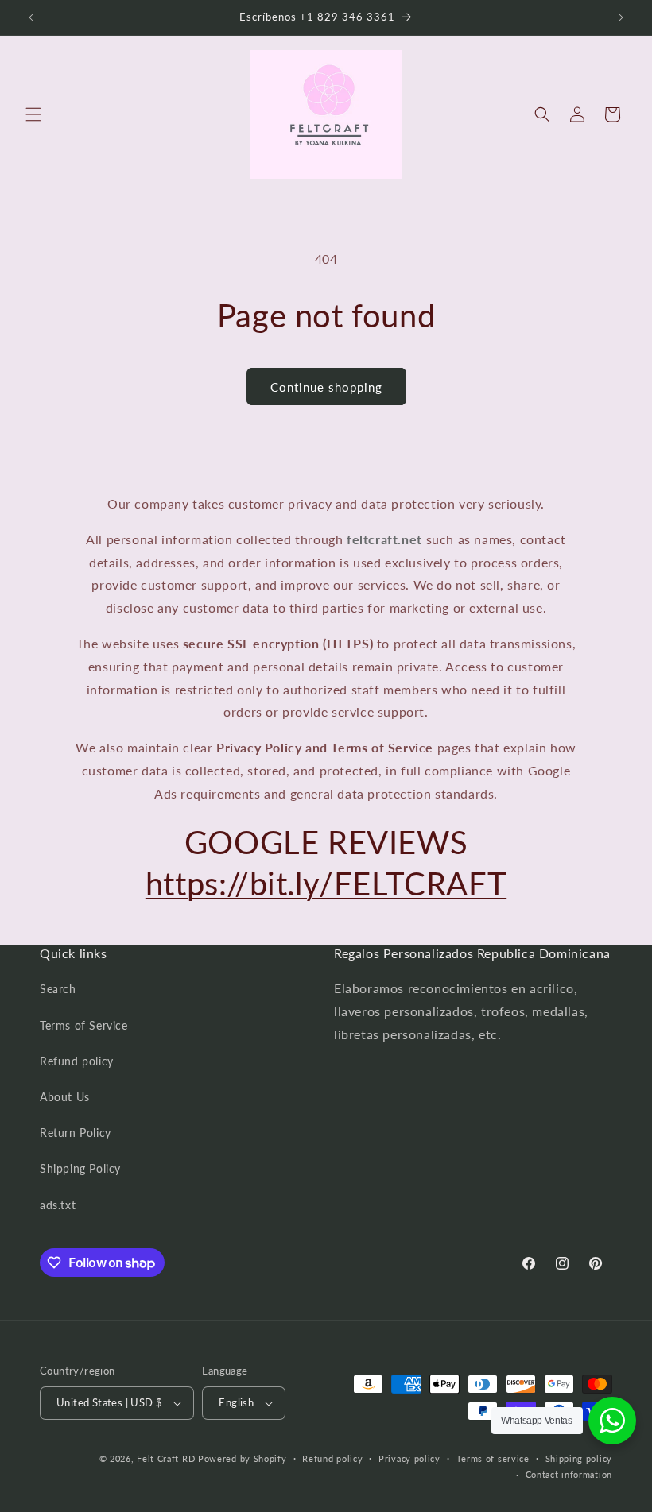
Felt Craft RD (166, 1458)
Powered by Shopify (242, 1458)
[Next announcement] (620, 17)
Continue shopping (326, 387)
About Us (65, 1097)
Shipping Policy (80, 1168)
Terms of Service (84, 1025)
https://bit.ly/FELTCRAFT (326, 883)
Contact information (569, 1474)
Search (58, 989)
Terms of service (493, 1458)
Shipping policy (579, 1458)
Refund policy (77, 1061)
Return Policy (75, 1132)
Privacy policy (409, 1458)
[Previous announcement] (31, 17)
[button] (33, 114)
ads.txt (58, 1205)
